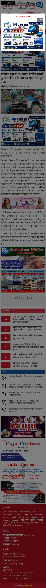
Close (40, 19)
